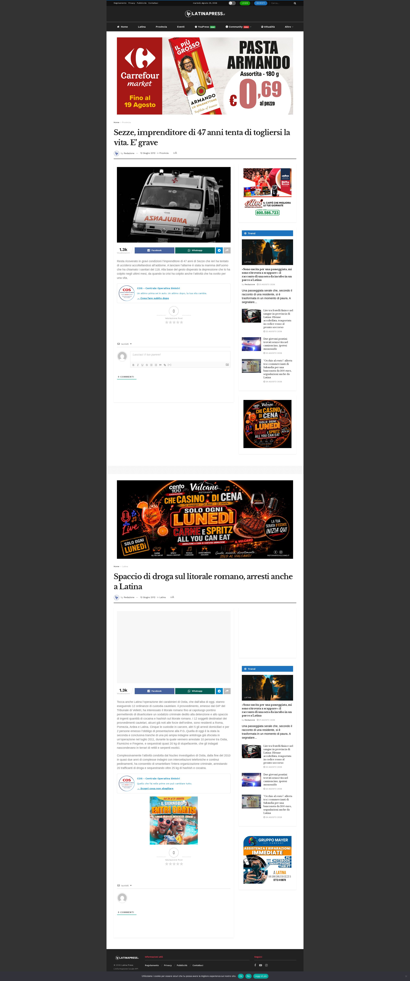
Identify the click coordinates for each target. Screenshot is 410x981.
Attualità (269, 26)
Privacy (131, 3)
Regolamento (120, 3)
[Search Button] (294, 3)
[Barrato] (147, 365)
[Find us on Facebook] (255, 965)
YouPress (205, 26)
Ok (240, 976)
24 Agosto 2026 (273, 382)
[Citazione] (160, 365)
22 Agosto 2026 (273, 331)
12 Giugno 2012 (147, 153)
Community (238, 26)
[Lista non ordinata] (156, 365)
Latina (142, 26)
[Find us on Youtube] (260, 965)
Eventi (180, 26)
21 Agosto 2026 (266, 284)
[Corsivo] (138, 365)
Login (245, 3)
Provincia (161, 26)
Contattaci (153, 3)
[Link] (165, 365)
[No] (406, 976)
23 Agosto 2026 (273, 353)
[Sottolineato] (142, 365)
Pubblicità (141, 3)
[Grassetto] (133, 365)
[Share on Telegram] (219, 250)
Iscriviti (260, 3)
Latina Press (127, 965)
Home (124, 26)
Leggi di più (261, 976)
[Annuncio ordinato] (151, 365)
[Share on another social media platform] (227, 250)
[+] (169, 365)
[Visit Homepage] (205, 13)
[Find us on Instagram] (266, 965)
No (248, 976)
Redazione (129, 153)
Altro (288, 26)
